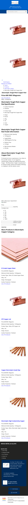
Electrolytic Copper (9, 88)
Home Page (4, 450)
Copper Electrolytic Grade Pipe (10, 370)
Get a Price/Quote (5, 98)
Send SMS (15, 492)
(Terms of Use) (10, 499)
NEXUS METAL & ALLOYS (15, 7)
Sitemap (4, 458)
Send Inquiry (6, 82)
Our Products (5, 454)
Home (5, 85)
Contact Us (4, 456)
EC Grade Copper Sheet (8, 268)
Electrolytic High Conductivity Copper (13, 421)
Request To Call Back (6, 83)
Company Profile (5, 452)
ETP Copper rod (6, 319)
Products (6, 87)
